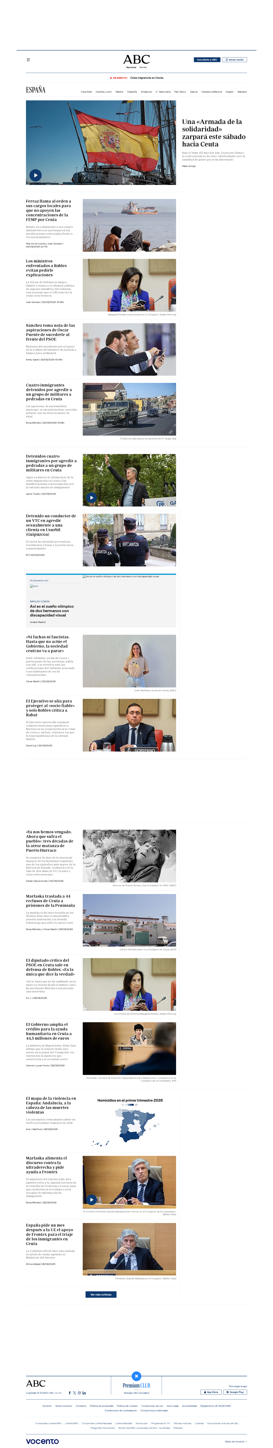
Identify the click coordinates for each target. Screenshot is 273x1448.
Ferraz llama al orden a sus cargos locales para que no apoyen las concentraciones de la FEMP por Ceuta (48, 210)
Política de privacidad (101, 1405)
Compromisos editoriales (154, 1410)
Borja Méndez (34, 422)
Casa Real (86, 91)
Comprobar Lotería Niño (48, 1423)
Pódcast (177, 1427)
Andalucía (146, 91)
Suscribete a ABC (207, 59)
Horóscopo (142, 1423)
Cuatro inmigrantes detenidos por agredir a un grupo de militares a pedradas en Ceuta (49, 392)
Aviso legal (172, 1405)
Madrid (119, 91)
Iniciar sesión (236, 59)
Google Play (237, 1392)
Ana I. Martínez (34, 1129)
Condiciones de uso (152, 1405)
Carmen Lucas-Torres (38, 1065)
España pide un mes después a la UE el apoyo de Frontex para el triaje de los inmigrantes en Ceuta (49, 1234)
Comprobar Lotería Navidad (97, 1423)
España (35, 89)
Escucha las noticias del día (222, 1423)
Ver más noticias (101, 1294)
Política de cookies (127, 1405)
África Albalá (33, 1263)
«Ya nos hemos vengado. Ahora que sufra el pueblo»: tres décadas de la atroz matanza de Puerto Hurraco (49, 841)
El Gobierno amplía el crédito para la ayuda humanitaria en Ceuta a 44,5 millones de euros (49, 1031)
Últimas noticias (182, 1423)
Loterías (199, 1423)
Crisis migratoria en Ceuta (146, 77)
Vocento (47, 1405)
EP (27, 554)
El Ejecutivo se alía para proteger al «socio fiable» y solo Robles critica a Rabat (50, 707)
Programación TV (160, 1423)
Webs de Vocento (235, 1441)
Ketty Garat (32, 359)
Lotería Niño (71, 1423)
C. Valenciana (163, 91)
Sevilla (142, 67)
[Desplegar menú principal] (28, 59)
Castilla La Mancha (211, 91)
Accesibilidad (189, 1405)
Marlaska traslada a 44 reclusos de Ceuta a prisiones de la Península (50, 901)
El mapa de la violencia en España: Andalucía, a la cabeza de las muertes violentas (51, 1105)
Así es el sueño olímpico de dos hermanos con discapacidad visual (52, 611)
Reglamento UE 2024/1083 (215, 1405)
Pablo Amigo (189, 166)
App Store (212, 1392)
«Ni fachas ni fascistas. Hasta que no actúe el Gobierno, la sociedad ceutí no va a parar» (48, 643)
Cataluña (132, 91)
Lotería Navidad (123, 1423)
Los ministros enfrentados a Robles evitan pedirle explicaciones (46, 267)
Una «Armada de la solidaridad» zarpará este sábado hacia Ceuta (214, 132)
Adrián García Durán (37, 880)
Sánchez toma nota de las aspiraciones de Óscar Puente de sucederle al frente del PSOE (50, 332)
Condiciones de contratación (121, 1410)
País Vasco (180, 91)
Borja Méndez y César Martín (42, 929)
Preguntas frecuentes (103, 1427)
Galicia (193, 91)
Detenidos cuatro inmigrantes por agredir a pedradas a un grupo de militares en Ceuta (51, 463)
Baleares (242, 91)
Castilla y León (104, 91)
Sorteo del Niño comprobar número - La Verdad (144, 1427)
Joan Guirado (55, 243)
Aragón (230, 91)
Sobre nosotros (63, 1405)
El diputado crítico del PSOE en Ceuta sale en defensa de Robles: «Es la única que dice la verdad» (50, 967)
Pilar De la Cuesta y (37, 243)
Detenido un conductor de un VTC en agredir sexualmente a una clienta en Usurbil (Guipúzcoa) (51, 525)
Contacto (81, 1405)
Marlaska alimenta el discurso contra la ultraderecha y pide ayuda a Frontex (46, 1165)
